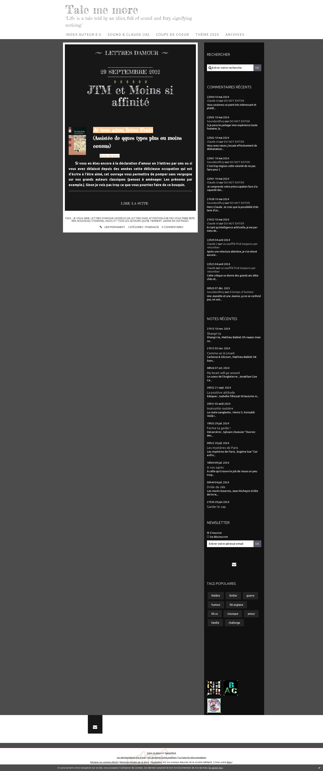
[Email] (234, 564)
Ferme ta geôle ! (218, 428)
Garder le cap (216, 506)
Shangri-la (214, 333)
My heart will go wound (223, 373)
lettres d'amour (102, 218)
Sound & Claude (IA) (129, 34)
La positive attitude (221, 392)
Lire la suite (134, 203)
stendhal (97, 220)
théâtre (215, 595)
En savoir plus (216, 768)
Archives (234, 34)
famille (215, 622)
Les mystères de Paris (222, 447)
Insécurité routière (220, 408)
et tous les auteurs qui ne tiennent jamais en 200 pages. (151, 220)
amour (251, 613)
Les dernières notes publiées (162, 757)
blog (229, 762)
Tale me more (101, 9)
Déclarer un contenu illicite (104, 762)
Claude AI (213, 100)
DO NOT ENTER (234, 100)
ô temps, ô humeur (242, 292)
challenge (234, 622)
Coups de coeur (172, 34)
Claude (211, 268)
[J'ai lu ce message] (319, 767)
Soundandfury (215, 121)
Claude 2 (212, 243)
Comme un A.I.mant (221, 353)
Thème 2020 (207, 34)
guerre (250, 595)
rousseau (83, 220)
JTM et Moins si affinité (130, 96)
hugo (109, 220)
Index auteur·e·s (83, 34)
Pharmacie (152, 227)
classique (232, 613)
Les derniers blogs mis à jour (131, 757)
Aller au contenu (14, 4)
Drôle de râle (216, 487)
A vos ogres (215, 467)
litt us (214, 613)
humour (215, 604)
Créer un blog (154, 753)
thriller (233, 595)
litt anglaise (236, 604)
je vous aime (81, 218)
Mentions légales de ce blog (134, 762)
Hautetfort (170, 753)
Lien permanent (114, 227)
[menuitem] (83, 34)
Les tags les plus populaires (192, 757)
